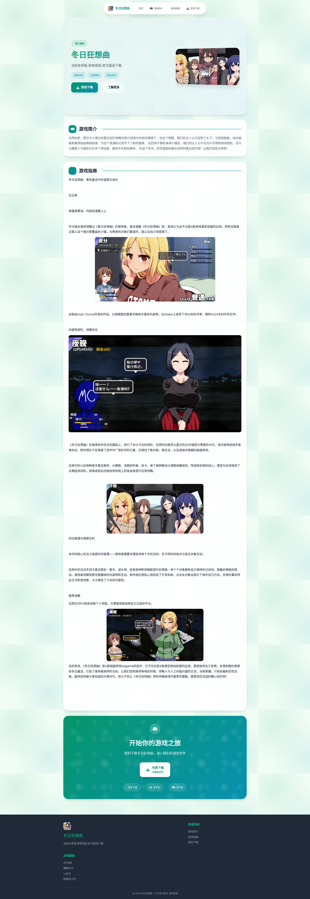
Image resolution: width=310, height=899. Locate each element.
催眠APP (68, 868)
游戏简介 (193, 831)
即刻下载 (193, 842)
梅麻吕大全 (69, 878)
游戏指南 (193, 837)
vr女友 (67, 873)
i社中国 (67, 862)
